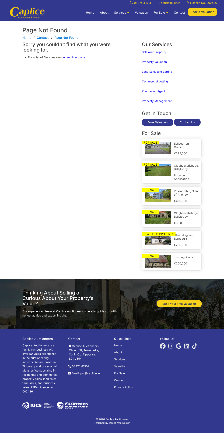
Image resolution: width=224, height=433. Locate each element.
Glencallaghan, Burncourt (183, 236)
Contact (179, 12)
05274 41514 (142, 3)
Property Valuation (154, 62)
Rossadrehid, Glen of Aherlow (186, 192)
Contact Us (187, 122)
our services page (73, 57)
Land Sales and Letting (157, 71)
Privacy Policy (123, 387)
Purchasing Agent (153, 91)
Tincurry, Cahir (183, 257)
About (104, 12)
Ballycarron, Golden (182, 145)
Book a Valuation (202, 12)
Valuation (141, 12)
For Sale (159, 12)
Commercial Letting (155, 81)
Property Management (157, 101)
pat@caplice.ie (170, 3)
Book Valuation (158, 122)
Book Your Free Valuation (179, 303)
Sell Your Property (154, 52)
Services (120, 12)
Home (90, 12)
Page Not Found (66, 37)
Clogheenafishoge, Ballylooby (186, 167)
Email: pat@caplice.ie (85, 373)
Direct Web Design (119, 422)
